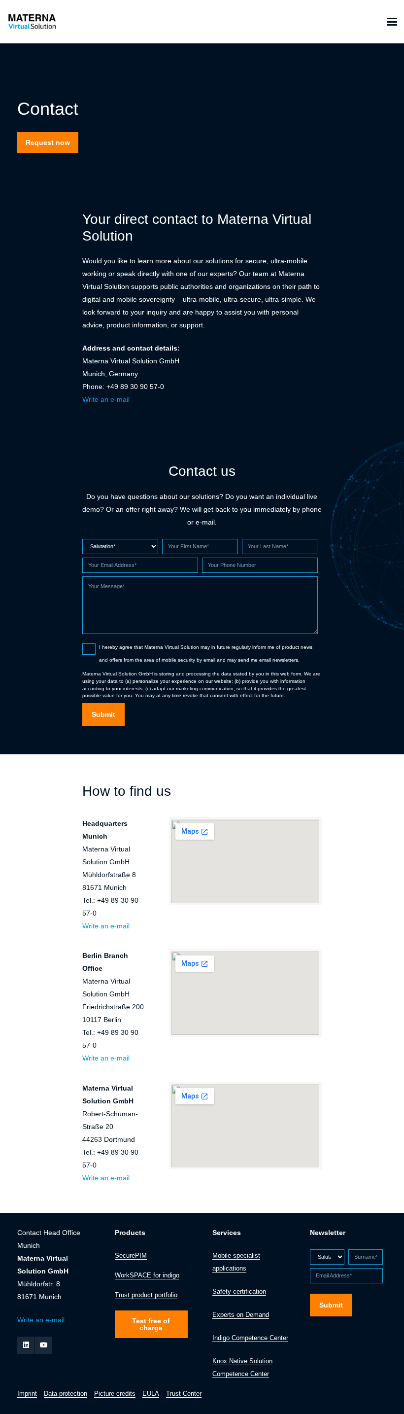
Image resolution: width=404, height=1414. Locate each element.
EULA (150, 1393)
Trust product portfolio (146, 1295)
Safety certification (239, 1291)
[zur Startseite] (31, 21)
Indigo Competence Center (250, 1338)
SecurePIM (131, 1255)
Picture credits (114, 1393)
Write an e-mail (106, 399)
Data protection (65, 1393)
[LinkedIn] (25, 1345)
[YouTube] (43, 1345)
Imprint (27, 1393)
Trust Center (184, 1393)
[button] (392, 22)
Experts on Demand (240, 1314)
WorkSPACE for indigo (147, 1275)
